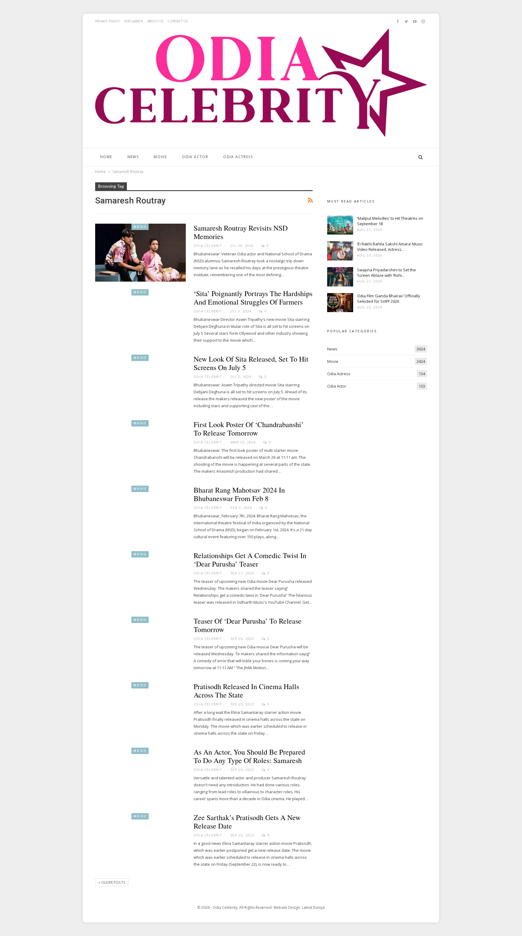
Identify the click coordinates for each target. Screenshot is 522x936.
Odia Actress (238, 156)
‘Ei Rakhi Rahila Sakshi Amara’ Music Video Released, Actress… (390, 246)
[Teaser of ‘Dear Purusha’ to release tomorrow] (140, 646)
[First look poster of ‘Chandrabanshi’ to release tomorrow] (140, 449)
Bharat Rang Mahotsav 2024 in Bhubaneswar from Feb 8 (239, 494)
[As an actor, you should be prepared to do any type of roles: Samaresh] (140, 777)
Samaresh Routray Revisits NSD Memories (241, 232)
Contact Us (178, 21)
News (133, 156)
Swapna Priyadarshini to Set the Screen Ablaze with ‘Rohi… (386, 272)
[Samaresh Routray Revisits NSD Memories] (140, 253)
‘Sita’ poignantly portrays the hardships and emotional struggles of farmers (253, 298)
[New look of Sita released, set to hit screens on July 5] (140, 384)
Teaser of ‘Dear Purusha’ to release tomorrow (247, 625)
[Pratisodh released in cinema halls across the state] (140, 711)
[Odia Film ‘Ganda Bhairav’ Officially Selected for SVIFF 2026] (340, 302)
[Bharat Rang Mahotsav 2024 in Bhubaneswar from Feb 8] (140, 515)
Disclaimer (133, 21)
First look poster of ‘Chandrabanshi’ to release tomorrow (249, 429)
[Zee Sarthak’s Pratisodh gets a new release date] (140, 842)
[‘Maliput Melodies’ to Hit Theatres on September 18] (340, 225)
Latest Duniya (313, 907)
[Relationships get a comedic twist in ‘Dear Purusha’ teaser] (140, 580)
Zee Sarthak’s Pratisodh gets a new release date (247, 822)
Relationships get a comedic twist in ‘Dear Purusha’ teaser (250, 560)
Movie (160, 156)
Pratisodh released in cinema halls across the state (246, 691)
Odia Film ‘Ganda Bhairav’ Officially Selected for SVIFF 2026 (388, 298)
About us (155, 21)
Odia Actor (195, 156)
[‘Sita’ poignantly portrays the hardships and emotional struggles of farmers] (140, 318)
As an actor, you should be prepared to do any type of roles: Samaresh (249, 756)
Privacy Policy (107, 21)
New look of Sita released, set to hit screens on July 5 (251, 363)
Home (106, 156)
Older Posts (112, 882)
